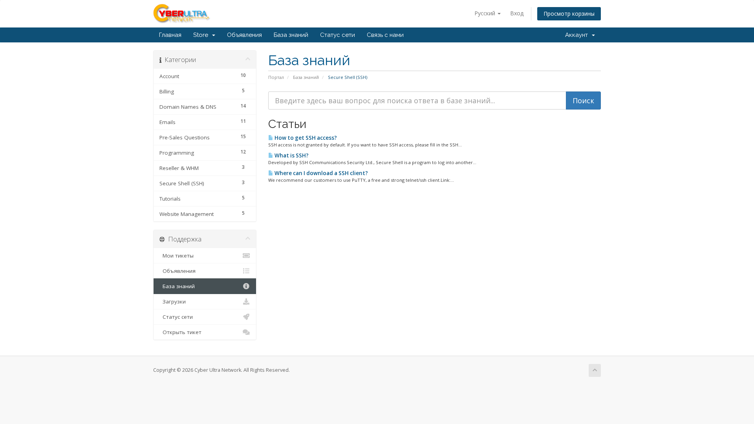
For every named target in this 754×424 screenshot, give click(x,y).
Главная (170, 34)
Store (202, 34)
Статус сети (337, 34)
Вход (516, 13)
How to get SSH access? (305, 137)
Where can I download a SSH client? (320, 173)
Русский (485, 13)
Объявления (244, 34)
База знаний (291, 34)
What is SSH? (291, 155)
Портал (276, 77)
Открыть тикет (180, 332)
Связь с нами (385, 34)
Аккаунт (578, 34)
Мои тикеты (176, 255)
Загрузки (172, 301)
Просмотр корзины (569, 13)
